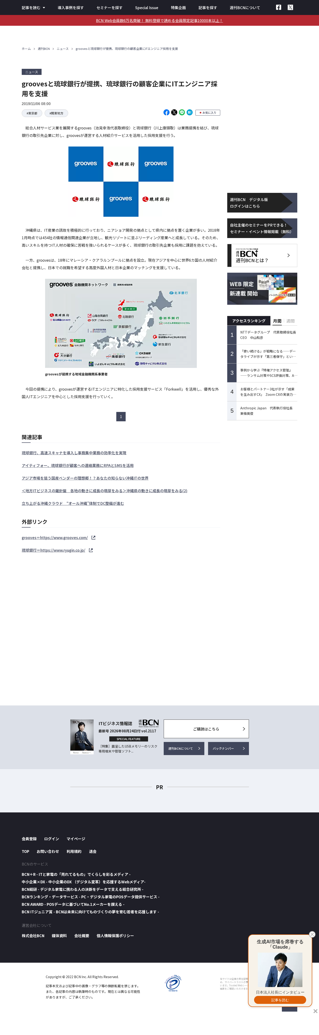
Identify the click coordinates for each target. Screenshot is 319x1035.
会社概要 (81, 935)
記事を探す (207, 7)
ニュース (63, 48)
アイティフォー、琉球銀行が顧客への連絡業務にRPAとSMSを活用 (78, 465)
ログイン (51, 838)
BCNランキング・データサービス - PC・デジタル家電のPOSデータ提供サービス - (91, 896)
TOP (25, 851)
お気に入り (209, 112)
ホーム (26, 48)
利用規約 (74, 851)
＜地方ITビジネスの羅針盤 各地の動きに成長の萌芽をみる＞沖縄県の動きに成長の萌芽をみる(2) (104, 490)
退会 (92, 851)
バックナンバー (223, 748)
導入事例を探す (71, 7)
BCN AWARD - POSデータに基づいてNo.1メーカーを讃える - (73, 904)
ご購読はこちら (206, 729)
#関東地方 (56, 113)
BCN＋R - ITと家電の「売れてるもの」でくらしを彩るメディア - (76, 874)
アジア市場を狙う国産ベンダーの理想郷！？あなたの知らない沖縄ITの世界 (85, 478)
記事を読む (31, 7)
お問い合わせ (48, 851)
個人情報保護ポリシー (115, 935)
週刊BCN (44, 48)
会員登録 (29, 838)
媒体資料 (59, 935)
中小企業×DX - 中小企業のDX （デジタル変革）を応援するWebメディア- (83, 882)
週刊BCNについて (245, 7)
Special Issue (146, 7)
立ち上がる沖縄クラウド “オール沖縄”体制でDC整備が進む (73, 503)
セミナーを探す (109, 7)
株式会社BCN (33, 935)
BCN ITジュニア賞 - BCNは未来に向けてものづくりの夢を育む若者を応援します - (90, 911)
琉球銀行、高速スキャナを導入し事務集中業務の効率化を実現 (74, 452)
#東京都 (32, 113)
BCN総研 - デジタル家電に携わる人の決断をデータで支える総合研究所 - (82, 889)
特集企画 (178, 7)
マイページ (76, 838)
